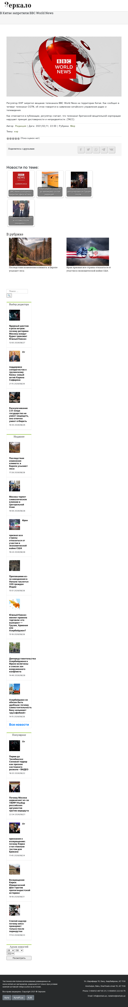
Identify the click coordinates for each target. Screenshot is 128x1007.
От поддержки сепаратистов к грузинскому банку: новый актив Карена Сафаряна (18, 366)
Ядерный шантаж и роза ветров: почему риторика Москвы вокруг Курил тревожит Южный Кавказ (19, 332)
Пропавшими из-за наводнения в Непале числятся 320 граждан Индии (18, 581)
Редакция (20, 126)
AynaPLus (18, 997)
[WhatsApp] (96, 149)
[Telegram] (103, 149)
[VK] (111, 149)
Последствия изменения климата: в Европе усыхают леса (18, 463)
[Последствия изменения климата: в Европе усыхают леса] (30, 251)
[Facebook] (80, 149)
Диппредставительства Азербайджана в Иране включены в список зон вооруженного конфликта (22, 665)
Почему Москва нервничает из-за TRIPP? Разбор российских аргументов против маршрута (19, 804)
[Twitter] (88, 149)
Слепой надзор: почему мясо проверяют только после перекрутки (18, 926)
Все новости (19, 725)
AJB (30, 997)
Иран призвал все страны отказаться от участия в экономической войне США (88, 269)
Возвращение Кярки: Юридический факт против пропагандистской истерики (19, 886)
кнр (16, 131)
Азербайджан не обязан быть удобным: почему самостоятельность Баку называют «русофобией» (20, 706)
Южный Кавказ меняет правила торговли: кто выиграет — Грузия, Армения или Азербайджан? (18, 623)
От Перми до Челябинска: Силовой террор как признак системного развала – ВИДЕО (18, 755)
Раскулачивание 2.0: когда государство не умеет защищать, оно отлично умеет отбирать (19, 414)
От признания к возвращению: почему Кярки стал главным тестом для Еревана (17, 837)
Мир (72, 126)
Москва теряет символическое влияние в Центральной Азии (18, 501)
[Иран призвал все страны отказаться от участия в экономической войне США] (87, 251)
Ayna (6, 997)
